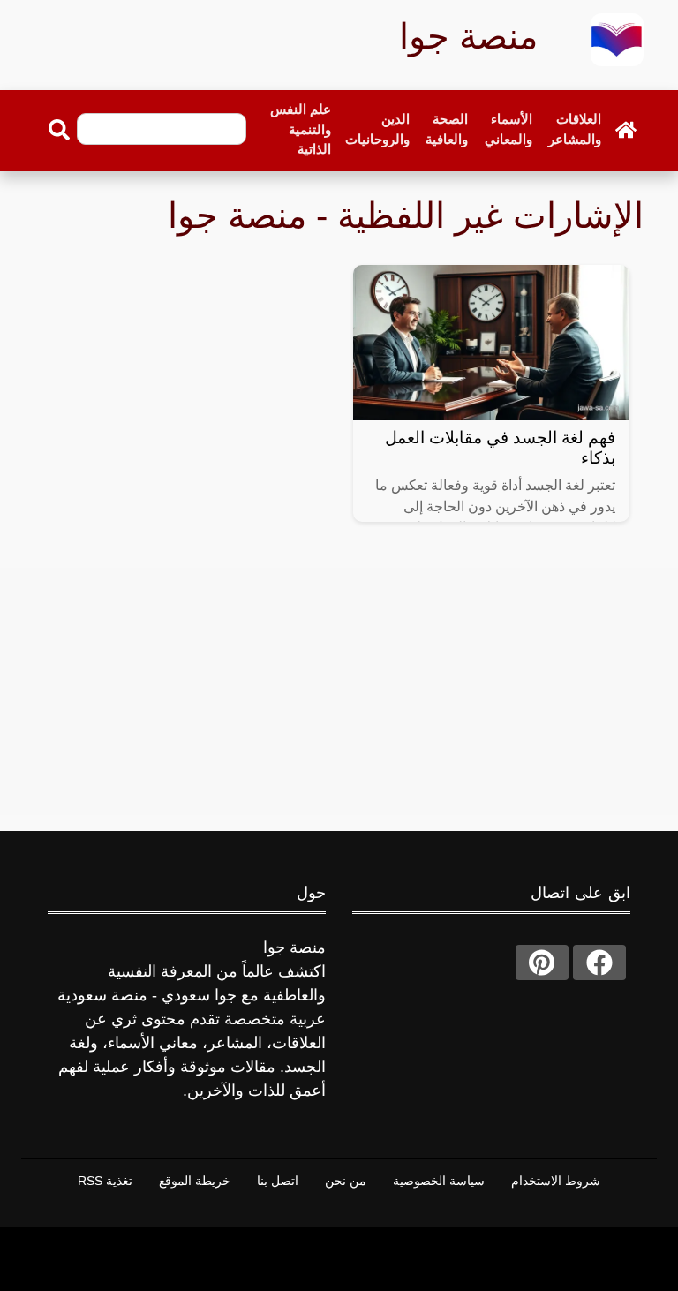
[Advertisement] (339, 691)
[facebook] (599, 962)
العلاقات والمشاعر (574, 129)
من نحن (345, 1181)
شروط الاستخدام (555, 1181)
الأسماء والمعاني (508, 129)
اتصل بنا (277, 1181)
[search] (59, 130)
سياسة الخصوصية (439, 1181)
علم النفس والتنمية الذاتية (300, 129)
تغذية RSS (105, 1181)
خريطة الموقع (194, 1181)
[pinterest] (542, 962)
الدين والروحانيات (377, 129)
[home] (626, 130)
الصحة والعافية (447, 129)
